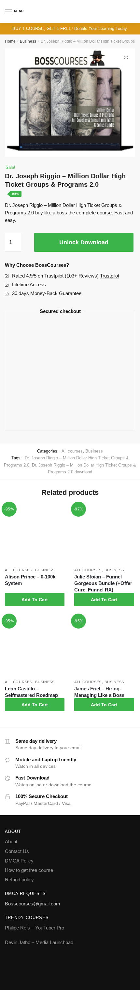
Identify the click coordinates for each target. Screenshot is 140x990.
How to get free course (29, 870)
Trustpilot (109, 275)
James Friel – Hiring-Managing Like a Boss (99, 692)
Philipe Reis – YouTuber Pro (34, 927)
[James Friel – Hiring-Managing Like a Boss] (104, 646)
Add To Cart (34, 599)
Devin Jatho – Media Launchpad (39, 942)
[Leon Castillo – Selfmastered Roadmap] (34, 646)
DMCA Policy (19, 860)
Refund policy (19, 879)
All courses (72, 451)
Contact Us (17, 851)
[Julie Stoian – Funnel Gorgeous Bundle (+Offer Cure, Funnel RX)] (104, 534)
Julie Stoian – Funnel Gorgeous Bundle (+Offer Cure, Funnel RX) (103, 583)
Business (28, 41)
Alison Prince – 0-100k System (30, 580)
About (11, 841)
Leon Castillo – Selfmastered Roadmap (31, 692)
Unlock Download (83, 242)
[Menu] (9, 11)
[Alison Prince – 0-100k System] (34, 534)
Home (10, 41)
